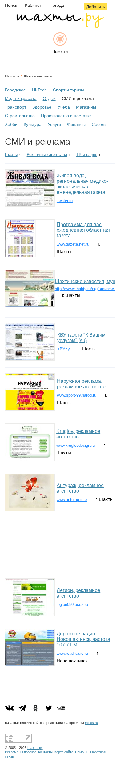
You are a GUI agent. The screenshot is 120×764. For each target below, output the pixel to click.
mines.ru (91, 723)
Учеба (64, 107)
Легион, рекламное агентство (78, 593)
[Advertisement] (60, 545)
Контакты (45, 752)
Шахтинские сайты (38, 76)
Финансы (76, 124)
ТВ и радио (86, 154)
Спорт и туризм (68, 89)
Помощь (81, 752)
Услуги (54, 124)
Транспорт (15, 107)
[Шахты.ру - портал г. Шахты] (60, 26)
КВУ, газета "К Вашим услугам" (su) (81, 337)
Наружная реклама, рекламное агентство (81, 383)
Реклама (11, 752)
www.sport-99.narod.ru (76, 395)
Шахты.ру (12, 76)
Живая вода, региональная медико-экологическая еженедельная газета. (82, 184)
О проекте (28, 752)
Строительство (20, 115)
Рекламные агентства (47, 154)
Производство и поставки (66, 115)
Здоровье (41, 107)
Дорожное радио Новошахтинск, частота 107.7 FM (83, 639)
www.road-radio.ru (72, 653)
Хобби (11, 124)
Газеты (11, 154)
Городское (15, 89)
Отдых (49, 98)
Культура (33, 124)
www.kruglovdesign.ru (75, 445)
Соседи (99, 124)
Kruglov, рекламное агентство (78, 434)
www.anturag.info (72, 499)
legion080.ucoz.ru (72, 604)
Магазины (86, 107)
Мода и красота (21, 98)
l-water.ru (65, 200)
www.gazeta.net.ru (73, 244)
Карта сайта (63, 752)
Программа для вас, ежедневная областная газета (83, 230)
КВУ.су (63, 349)
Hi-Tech (39, 89)
